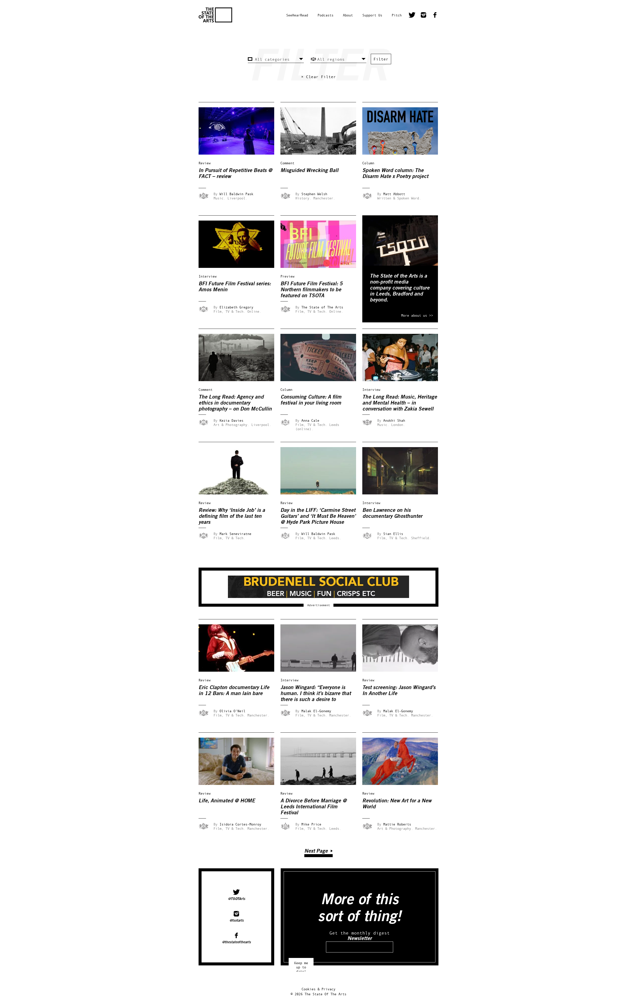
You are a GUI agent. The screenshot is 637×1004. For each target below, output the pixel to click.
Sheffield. (421, 538)
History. (303, 198)
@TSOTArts (236, 899)
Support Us (372, 15)
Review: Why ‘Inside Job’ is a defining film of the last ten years (232, 516)
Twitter (412, 15)
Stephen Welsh (314, 194)
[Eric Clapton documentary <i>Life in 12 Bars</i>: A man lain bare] (240, 670)
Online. (254, 311)
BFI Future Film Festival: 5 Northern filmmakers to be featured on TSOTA (311, 289)
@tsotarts (236, 920)
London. (398, 424)
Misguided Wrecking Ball (309, 170)
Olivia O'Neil (232, 711)
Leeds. (335, 538)
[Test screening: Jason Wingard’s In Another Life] (403, 670)
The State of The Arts (322, 307)
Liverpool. (237, 198)
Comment (287, 163)
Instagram (423, 15)
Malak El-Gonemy (316, 711)
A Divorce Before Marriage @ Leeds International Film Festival (313, 806)
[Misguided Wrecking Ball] (321, 153)
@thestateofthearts (236, 942)
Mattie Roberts (397, 824)
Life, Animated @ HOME (227, 800)
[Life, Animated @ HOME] (240, 783)
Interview (207, 276)
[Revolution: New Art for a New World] (403, 783)
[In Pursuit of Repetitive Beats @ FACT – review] (240, 153)
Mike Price (311, 824)
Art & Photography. (231, 424)
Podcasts (325, 15)
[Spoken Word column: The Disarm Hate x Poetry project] (403, 153)
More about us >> (417, 315)
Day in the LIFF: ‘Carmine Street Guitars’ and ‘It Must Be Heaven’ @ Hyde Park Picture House (318, 516)
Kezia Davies (231, 420)
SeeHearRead (297, 15)
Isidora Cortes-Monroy (240, 824)
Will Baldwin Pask (236, 194)
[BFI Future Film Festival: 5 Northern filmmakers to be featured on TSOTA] (321, 266)
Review (205, 163)
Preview (287, 276)
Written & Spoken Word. (399, 198)
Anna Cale (310, 420)
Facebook (434, 15)
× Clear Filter (318, 76)
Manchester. (324, 198)
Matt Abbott (394, 194)
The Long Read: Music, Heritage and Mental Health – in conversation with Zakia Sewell (399, 403)
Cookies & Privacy (318, 989)
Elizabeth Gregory (236, 307)
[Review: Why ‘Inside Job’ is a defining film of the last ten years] (240, 493)
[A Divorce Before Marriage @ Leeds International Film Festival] (321, 783)
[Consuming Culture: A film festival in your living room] (321, 380)
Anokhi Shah (394, 420)
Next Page (316, 851)
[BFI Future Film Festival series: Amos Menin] (240, 266)
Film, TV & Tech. (229, 311)
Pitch (397, 15)
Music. (219, 198)
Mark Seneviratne (235, 534)
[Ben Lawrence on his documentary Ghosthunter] (403, 493)
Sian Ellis (393, 534)
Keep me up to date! (301, 965)
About (348, 15)
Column (368, 163)
